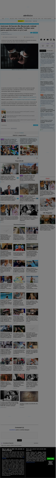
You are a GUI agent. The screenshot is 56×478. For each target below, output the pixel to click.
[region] (28, 462)
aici (9, 469)
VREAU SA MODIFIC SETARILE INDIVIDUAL (50, 463)
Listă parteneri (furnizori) (30, 462)
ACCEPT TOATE (50, 458)
